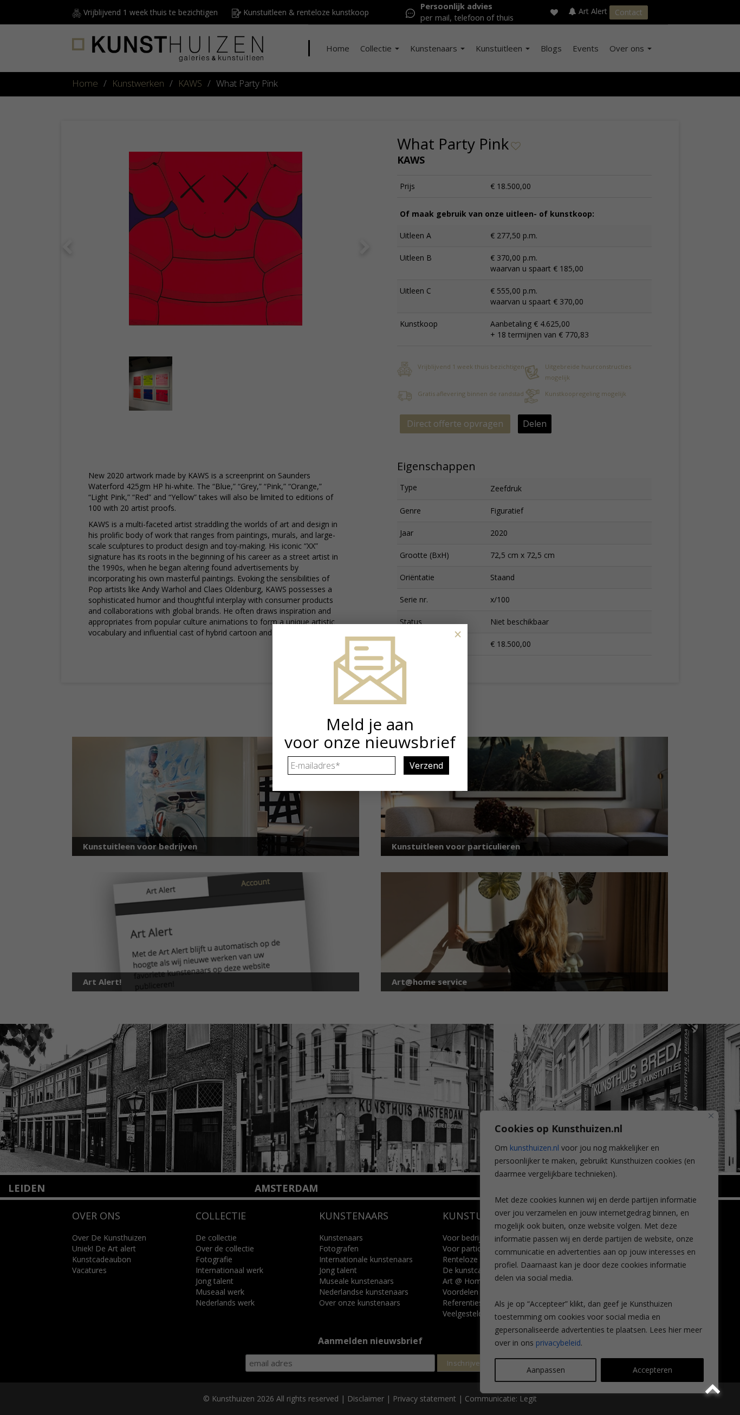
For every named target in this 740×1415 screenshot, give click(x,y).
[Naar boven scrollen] (714, 1389)
